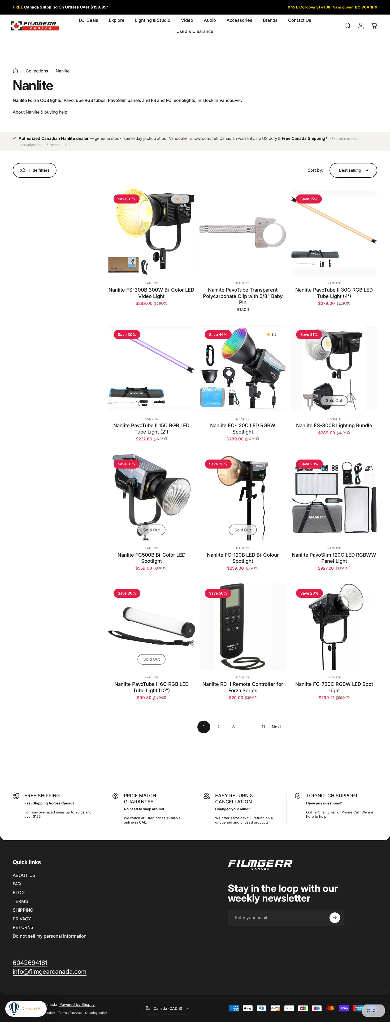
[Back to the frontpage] (15, 70)
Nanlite (151, 283)
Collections (37, 70)
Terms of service (70, 1013)
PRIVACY (22, 918)
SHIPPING (23, 910)
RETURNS (23, 927)
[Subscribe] (335, 917)
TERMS (20, 901)
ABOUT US (24, 875)
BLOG (19, 892)
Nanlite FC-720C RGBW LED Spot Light (334, 687)
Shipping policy (96, 1013)
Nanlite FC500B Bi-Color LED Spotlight (151, 558)
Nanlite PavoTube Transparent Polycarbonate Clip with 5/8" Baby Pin (243, 296)
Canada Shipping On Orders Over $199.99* (61, 7)
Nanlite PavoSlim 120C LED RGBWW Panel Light (334, 558)
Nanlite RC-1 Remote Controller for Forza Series (242, 687)
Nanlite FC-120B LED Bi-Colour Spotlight (243, 558)
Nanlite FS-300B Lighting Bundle (334, 425)
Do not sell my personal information (49, 936)
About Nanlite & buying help (40, 112)
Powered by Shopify (77, 1004)
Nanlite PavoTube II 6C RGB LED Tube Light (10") (151, 687)
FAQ (17, 883)
